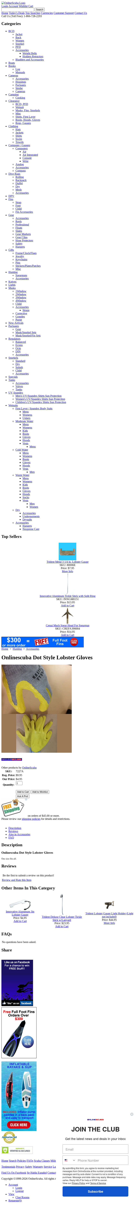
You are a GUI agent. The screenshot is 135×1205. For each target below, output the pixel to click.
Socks (25, 497)
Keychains (21, 259)
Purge (18, 319)
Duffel (19, 183)
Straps (25, 310)
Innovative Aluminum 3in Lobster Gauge (20, 913)
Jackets (19, 132)
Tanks (11, 379)
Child (18, 208)
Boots (25, 433)
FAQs (30, 1160)
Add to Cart (67, 605)
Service (48, 1166)
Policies (21, 1160)
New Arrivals (15, 322)
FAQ (11, 837)
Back (18, 37)
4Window (20, 300)
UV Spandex (15, 392)
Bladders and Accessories (29, 59)
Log (17, 69)
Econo (19, 345)
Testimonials (8, 1166)
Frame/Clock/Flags (26, 253)
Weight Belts (29, 53)
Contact (51, 1172)
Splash (19, 367)
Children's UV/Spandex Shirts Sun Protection (40, 402)
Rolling (19, 176)
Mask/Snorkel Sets (25, 332)
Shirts (18, 135)
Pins (17, 262)
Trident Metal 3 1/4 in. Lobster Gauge (68, 561)
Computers (21, 148)
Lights (11, 284)
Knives (12, 281)
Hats (18, 129)
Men (32, 471)
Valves (19, 386)
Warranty (38, 1166)
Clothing (13, 126)
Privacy (20, 1166)
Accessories (22, 50)
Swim (18, 138)
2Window (20, 294)
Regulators (14, 338)
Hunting (13, 272)
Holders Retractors (32, 56)
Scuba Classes (42, 1160)
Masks (12, 287)
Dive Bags (14, 173)
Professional (22, 224)
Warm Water (22, 475)
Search (13, 1160)
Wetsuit (19, 107)
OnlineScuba (29, 767)
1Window (20, 291)
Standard (20, 360)
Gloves (26, 437)
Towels (19, 142)
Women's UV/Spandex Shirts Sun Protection (40, 398)
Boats (11, 62)
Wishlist (23, 6)
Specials (13, 376)
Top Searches (32, 12)
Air (24, 151)
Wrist (25, 161)
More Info (67, 571)
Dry (17, 186)
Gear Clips (21, 237)
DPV (11, 196)
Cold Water (21, 449)
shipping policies (31, 818)
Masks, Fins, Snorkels (27, 110)
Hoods (26, 440)
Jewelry (19, 256)
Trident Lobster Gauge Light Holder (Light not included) (109, 915)
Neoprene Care (30, 529)
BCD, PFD (21, 104)
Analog (19, 164)
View (11, 1194)
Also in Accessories (19, 834)
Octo (18, 348)
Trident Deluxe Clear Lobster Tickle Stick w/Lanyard (62, 918)
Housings (20, 81)
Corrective (21, 313)
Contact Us (81, 12)
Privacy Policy (78, 1183)
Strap (18, 202)
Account (13, 6)
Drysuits (27, 519)
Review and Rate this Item (16, 880)
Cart (30, 6)
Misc (18, 113)
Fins (10, 199)
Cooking (20, 97)
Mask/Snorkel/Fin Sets (28, 335)
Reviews (13, 831)
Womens (27, 414)
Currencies (47, 12)
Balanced (20, 341)
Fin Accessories (24, 211)
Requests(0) (15, 1200)
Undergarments (31, 516)
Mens (25, 411)
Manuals (20, 72)
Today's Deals (17, 12)
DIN (18, 351)
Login (4, 6)
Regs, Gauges (23, 123)
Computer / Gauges (19, 145)
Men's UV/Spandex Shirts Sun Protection (38, 395)
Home (4, 12)
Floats (18, 227)
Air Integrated (30, 154)
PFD (18, 46)
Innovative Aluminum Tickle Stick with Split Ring (67, 595)
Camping (13, 94)
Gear (11, 215)
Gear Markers (23, 234)
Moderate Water (24, 421)
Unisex (26, 418)
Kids (25, 430)
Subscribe (95, 1191)
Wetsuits (13, 405)
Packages (20, 85)
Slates (18, 230)
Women (19, 40)
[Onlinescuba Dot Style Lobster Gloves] (36, 751)
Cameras (13, 75)
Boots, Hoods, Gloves (27, 119)
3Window (20, 297)
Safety (18, 243)
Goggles (20, 316)
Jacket (18, 34)
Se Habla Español (37, 1172)
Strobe (19, 88)
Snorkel (19, 43)
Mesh (18, 189)
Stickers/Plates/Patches (28, 265)
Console (27, 157)
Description (14, 828)
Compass (20, 170)
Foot (18, 205)
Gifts (11, 249)
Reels (18, 221)
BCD (11, 31)
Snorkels (13, 357)
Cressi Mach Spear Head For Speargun (67, 625)
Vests (25, 443)
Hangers (20, 246)
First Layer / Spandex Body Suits (33, 408)
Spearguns (21, 275)
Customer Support (64, 12)
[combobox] (69, 1160)
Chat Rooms (22, 1197)
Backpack (21, 180)
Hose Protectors (24, 240)
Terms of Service (98, 1183)
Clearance (14, 100)
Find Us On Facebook (13, 1172)
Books (12, 65)
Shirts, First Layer (25, 116)
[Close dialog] (132, 1114)
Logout (19, 1190)
